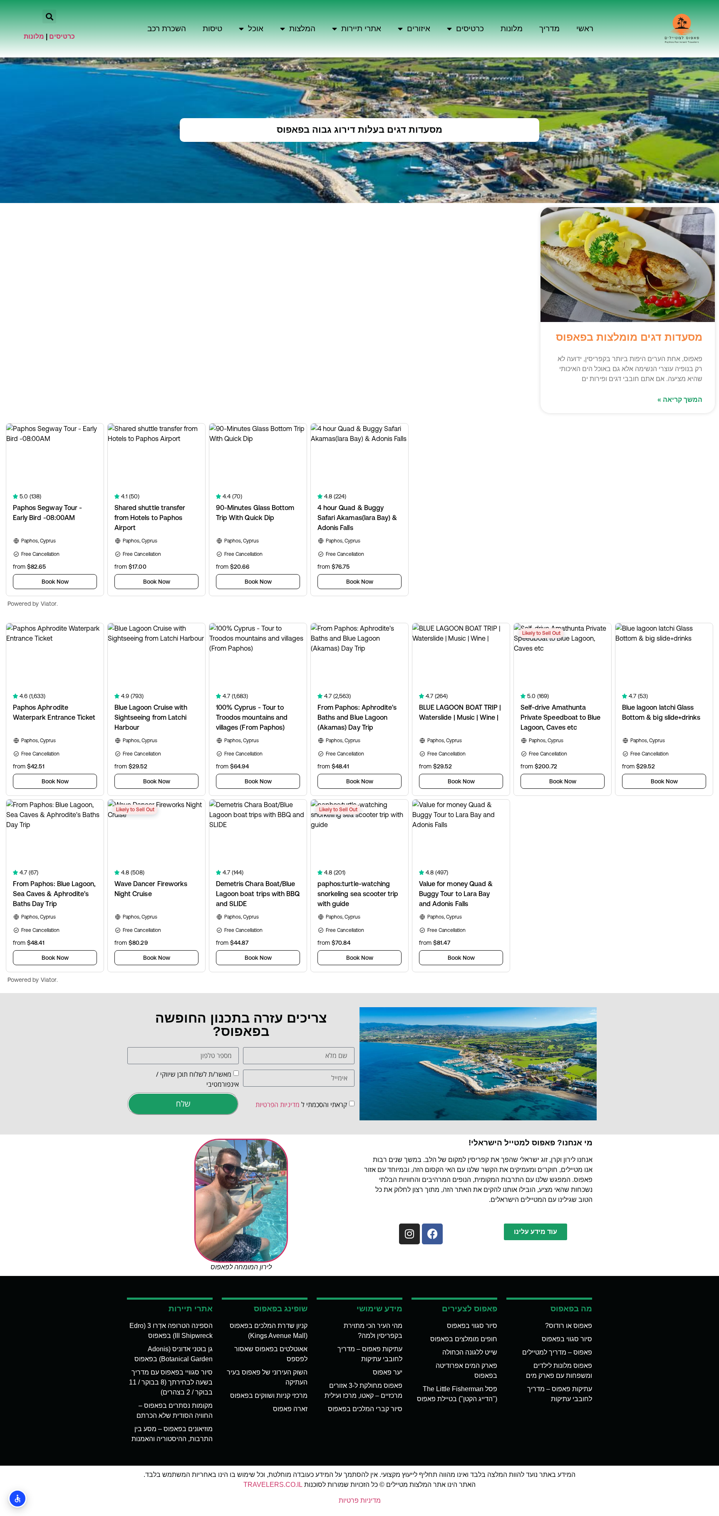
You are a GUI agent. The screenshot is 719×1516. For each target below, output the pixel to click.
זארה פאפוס (290, 1408)
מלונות (512, 28)
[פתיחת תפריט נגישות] (17, 1498)
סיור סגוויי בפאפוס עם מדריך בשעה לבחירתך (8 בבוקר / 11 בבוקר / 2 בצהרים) (171, 1382)
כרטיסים (470, 28)
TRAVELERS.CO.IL (272, 1484)
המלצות (302, 28)
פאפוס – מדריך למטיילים (557, 1352)
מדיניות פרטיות (360, 1500)
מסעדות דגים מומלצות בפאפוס (629, 337)
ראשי (584, 28)
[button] (49, 16)
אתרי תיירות (361, 28)
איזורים (418, 28)
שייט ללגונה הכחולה (469, 1352)
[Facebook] (432, 1234)
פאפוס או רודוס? (568, 1325)
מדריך (549, 28)
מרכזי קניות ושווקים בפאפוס (268, 1395)
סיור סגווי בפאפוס (567, 1339)
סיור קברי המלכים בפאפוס (365, 1408)
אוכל (255, 28)
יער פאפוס (387, 1372)
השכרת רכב (166, 28)
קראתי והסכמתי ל (301, 1104)
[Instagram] (409, 1234)
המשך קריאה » (679, 399)
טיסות (212, 28)
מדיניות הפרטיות (277, 1104)
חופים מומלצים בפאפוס (463, 1339)
